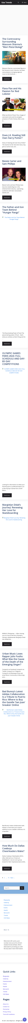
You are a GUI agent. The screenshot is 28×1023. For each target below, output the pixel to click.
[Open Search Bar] (18, 2)
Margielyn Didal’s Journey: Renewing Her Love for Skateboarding (12, 508)
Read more (7, 79)
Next (12, 878)
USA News (7, 918)
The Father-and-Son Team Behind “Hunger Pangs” (13, 209)
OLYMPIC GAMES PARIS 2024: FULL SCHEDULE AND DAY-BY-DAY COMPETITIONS (13, 359)
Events (6, 908)
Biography (7, 900)
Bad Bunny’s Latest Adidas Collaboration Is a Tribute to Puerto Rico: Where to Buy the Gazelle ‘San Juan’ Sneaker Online (13, 698)
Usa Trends (6, 2)
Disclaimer (6, 1009)
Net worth (7, 913)
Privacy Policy (7, 1012)
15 (9, 878)
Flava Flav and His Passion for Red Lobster (11, 91)
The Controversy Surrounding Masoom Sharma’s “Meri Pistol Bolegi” (12, 43)
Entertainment (8, 905)
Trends (6, 915)
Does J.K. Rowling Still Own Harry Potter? (13, 136)
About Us (6, 1004)
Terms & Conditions (9, 1014)
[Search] (22, 888)
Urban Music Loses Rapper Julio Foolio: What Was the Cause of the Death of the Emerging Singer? (13, 659)
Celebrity (6, 902)
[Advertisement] (14, 20)
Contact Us (6, 1006)
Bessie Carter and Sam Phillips (11, 162)
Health (6, 910)
